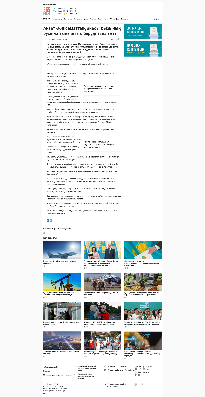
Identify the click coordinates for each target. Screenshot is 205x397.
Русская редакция (49, 4)
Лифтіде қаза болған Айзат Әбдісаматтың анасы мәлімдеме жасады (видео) (99, 145)
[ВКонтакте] (48, 220)
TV (111, 19)
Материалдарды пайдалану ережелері (57, 375)
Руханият (93, 19)
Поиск (157, 19)
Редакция (47, 371)
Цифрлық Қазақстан (121, 19)
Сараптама (78, 19)
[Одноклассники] (51, 220)
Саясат (100, 19)
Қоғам (85, 19)
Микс (107, 19)
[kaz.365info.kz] (48, 11)
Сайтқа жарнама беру (51, 367)
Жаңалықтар (57, 19)
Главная (46, 19)
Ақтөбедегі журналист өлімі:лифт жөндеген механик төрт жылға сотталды (99, 89)
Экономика (68, 19)
